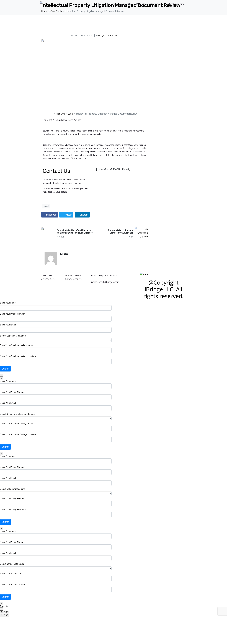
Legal (70, 113)
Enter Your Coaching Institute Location (18, 356)
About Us (126, 4)
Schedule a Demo (175, 4)
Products (140, 4)
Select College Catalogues (12, 489)
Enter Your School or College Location (18, 434)
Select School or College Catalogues (17, 414)
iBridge (101, 35)
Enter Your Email (8, 325)
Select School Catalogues (12, 564)
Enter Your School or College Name (16, 423)
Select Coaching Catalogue (13, 336)
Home (113, 4)
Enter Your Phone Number (12, 314)
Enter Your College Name (12, 498)
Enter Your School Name (11, 573)
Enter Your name (8, 303)
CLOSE (4, 612)
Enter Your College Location (13, 509)
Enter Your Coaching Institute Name (16, 345)
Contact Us (155, 4)
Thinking (60, 113)
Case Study (113, 35)
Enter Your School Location (12, 584)
